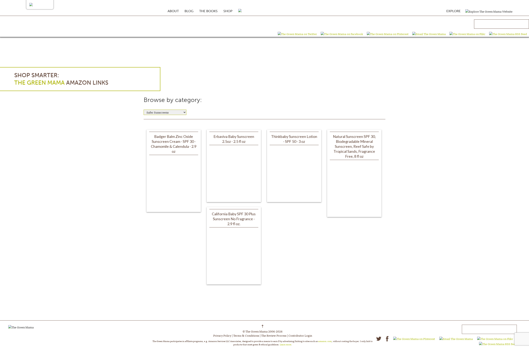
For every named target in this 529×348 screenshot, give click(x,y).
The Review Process (273, 335)
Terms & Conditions (246, 335)
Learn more (285, 344)
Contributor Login (300, 335)
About (173, 11)
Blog (189, 11)
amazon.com (325, 341)
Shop (227, 11)
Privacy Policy (222, 335)
